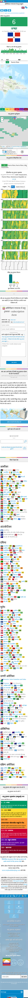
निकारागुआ (6, 705)
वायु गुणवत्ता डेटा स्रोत (13, 943)
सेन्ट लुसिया (19, 721)
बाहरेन (14, 579)
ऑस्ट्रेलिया (17, 732)
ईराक (15, 550)
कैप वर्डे (21, 477)
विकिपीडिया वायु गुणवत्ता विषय (9, 859)
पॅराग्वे (12, 773)
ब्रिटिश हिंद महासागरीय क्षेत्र (9, 581)
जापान (13, 564)
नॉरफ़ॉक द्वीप (10, 739)
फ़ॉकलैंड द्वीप (5, 775)
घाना (4, 485)
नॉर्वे (4, 633)
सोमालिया (21, 519)
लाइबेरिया (15, 510)
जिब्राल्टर (12, 628)
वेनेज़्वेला (22, 777)
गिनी (3, 483)
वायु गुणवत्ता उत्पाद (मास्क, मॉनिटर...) (13, 948)
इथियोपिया (17, 475)
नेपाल (5, 575)
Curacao (5, 683)
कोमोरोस (16, 481)
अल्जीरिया (5, 472)
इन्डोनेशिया (6, 550)
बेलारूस (16, 639)
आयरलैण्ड (6, 615)
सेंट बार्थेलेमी (22, 717)
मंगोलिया (5, 586)
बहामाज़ (11, 708)
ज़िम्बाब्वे (4, 488)
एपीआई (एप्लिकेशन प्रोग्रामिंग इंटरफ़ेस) (14, 949)
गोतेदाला (11, 694)
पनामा (15, 705)
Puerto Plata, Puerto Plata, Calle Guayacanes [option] (14, 166)
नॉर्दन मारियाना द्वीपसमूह (8, 741)
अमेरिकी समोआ (6, 732)
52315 (13, 179)
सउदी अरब (21, 597)
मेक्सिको (16, 712)
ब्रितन (5, 646)
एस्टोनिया (5, 619)
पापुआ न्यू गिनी (12, 746)
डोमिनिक (20, 699)
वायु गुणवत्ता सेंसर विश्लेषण (13, 936)
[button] (2, 118)
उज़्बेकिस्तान (6, 552)
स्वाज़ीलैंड (4, 521)
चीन (4, 564)
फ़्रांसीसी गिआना (17, 775)
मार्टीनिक (5, 712)
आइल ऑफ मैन (6, 613)
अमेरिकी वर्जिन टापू (7, 686)
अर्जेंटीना (5, 768)
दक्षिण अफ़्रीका (7, 492)
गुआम (22, 735)
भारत (5, 583)
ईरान (21, 550)
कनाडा (18, 690)
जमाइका (22, 697)
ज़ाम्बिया (19, 485)
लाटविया (16, 655)
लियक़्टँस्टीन (18, 657)
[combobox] (14, 166)
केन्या (13, 477)
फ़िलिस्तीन (6, 577)
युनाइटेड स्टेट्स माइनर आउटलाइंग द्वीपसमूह (13, 754)
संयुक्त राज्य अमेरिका (17, 714)
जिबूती (11, 488)
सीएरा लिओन (6, 514)
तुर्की (14, 570)
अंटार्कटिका (5, 530)
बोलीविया (4, 777)
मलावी (18, 499)
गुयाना (22, 770)
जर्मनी (17, 626)
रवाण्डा (14, 508)
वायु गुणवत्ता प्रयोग (14, 934)
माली (24, 499)
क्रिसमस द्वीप (15, 561)
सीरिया (14, 599)
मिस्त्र (4, 501)
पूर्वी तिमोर (4, 748)
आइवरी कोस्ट (15, 472)
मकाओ (15, 586)
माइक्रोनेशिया (19, 750)
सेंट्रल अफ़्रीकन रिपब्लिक (17, 517)
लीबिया (23, 510)
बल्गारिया (5, 639)
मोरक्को (5, 505)
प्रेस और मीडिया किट (13, 926)
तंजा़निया (13, 490)
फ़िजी (12, 748)
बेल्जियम (5, 641)
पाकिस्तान (15, 575)
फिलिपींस (17, 577)
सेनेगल (5, 519)
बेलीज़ (4, 710)
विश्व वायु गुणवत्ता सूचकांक (18, 881)
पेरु (19, 772)
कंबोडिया (14, 555)
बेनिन (3, 499)
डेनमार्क (5, 630)
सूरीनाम (4, 779)
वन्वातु (4, 757)
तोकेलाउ (16, 737)
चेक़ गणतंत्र (6, 626)
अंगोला (16, 470)
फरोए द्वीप (14, 635)
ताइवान (5, 568)
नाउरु (24, 737)
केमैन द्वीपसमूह (5, 692)
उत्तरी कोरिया (18, 553)
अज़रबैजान (6, 546)
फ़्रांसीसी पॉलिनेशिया (7, 750)
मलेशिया (5, 588)
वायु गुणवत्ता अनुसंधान (14, 929)
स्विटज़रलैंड (6, 668)
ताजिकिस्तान (16, 568)
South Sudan (6, 470)
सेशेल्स (13, 519)
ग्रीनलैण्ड (21, 694)
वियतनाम (13, 592)
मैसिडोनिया (6, 648)
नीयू (3, 739)
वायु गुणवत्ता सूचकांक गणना (13, 945)
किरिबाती (4, 735)
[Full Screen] (2, 66)
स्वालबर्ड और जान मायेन (19, 666)
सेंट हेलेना (4, 517)
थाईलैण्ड (5, 572)
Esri (12, 107)
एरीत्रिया (4, 477)
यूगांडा (5, 508)
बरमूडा (4, 708)
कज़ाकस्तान (6, 557)
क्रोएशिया (13, 621)
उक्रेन (5, 617)
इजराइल (16, 548)
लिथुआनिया (6, 657)
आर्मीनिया (5, 548)
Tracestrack (10, 148)
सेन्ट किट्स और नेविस (8, 721)
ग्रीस (4, 624)
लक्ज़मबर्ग (6, 655)
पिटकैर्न (21, 746)
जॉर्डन (15, 566)
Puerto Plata (15, 62)
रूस (4, 653)
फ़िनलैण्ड (5, 637)
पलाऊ (4, 746)
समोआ (23, 757)
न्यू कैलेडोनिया (7, 743)
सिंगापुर (5, 599)
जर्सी (3, 628)
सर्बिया (15, 659)
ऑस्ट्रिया (17, 619)
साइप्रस (5, 661)
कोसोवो (4, 622)
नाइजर (17, 492)
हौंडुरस (11, 723)
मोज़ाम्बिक (13, 503)
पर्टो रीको (23, 705)
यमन (13, 590)
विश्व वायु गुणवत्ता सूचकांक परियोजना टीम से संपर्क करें (14, 924)
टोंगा (3, 737)
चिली (4, 772)
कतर (17, 557)
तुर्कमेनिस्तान (5, 570)
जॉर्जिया (5, 566)
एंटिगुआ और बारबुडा (7, 690)
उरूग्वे (3, 770)
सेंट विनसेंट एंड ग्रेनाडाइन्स (17, 719)
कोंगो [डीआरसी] (6, 481)
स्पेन (4, 664)
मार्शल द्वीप (5, 752)
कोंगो (13, 479)
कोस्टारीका (16, 692)
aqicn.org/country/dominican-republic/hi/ (14, 13)
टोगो (17, 488)
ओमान (5, 555)
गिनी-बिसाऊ (11, 483)
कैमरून (5, 479)
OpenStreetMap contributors (19, 146)
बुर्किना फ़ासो (22, 497)
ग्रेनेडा (4, 697)
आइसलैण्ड (17, 613)
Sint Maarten (16, 683)
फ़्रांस (15, 637)
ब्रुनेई (23, 581)
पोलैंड (5, 635)
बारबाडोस (19, 708)
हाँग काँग (5, 601)
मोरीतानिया (15, 506)
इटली (16, 615)
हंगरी (4, 670)
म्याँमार (5, 590)
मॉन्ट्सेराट (4, 714)
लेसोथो (5, 512)
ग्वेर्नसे (13, 624)
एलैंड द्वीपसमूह (15, 617)
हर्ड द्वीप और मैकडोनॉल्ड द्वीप (9, 537)
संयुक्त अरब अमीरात (8, 597)
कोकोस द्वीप (5, 561)
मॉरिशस (4, 503)
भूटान (14, 583)
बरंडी (14, 497)
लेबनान (4, 593)
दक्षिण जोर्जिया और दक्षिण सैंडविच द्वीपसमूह (12, 532)
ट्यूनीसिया (5, 490)
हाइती (3, 723)
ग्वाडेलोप (12, 696)
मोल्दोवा (15, 650)
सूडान (17, 514)
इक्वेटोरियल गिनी (6, 475)
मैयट (20, 501)
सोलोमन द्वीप (5, 759)
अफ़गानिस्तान (17, 546)
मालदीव (15, 588)
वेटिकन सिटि (5, 659)
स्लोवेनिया (6, 666)
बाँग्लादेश (5, 579)
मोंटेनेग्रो (17, 648)
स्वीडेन (17, 668)
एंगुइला (17, 688)
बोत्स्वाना (10, 499)
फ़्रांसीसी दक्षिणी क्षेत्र (7, 535)
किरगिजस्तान (5, 559)
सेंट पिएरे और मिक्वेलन (9, 716)
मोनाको (5, 650)
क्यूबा (3, 694)
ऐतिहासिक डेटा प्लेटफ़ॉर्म (14, 951)
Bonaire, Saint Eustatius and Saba (13, 680)
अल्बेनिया (15, 610)
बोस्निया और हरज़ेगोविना (9, 644)
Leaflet (1, 107)
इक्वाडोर (16, 768)
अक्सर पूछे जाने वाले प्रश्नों (13, 940)
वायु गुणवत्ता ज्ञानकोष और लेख (14, 933)
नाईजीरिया (6, 494)
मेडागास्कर (12, 501)
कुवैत (15, 559)
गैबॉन (19, 483)
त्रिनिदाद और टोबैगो (8, 703)
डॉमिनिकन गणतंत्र (8, 699)
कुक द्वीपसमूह (13, 735)
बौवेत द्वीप (18, 535)
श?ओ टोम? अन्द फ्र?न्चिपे (19, 512)
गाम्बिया (23, 481)
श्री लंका (5, 595)
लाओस (20, 590)
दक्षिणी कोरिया (17, 572)
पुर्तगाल (13, 633)
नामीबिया (15, 494)
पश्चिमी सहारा (5, 497)
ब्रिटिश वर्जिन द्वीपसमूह (14, 710)
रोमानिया (14, 653)
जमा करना (24, 977)
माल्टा (14, 646)
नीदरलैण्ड (16, 630)
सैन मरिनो (16, 661)
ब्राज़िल (13, 777)
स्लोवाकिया (14, 664)
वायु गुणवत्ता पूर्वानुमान (14, 946)
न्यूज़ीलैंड (19, 743)
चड (11, 486)
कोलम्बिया (12, 770)
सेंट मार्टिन (5, 719)
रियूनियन (5, 510)
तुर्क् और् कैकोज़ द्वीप (7, 701)
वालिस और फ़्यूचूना (13, 757)
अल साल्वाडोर (7, 688)
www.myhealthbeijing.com (11, 870)
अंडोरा (5, 610)
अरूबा (18, 685)
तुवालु (9, 737)
